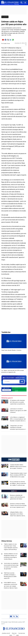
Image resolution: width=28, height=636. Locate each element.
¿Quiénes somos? (6, 633)
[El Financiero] (10, 2)
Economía (5, 17)
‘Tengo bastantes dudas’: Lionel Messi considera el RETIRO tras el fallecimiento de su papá (18, 475)
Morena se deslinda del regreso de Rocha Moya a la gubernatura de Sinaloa (17, 497)
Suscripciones (21, 633)
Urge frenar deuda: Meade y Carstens (11, 350)
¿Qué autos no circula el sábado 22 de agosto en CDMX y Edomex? (18, 410)
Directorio (14, 633)
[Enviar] (21, 381)
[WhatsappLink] (14, 389)
